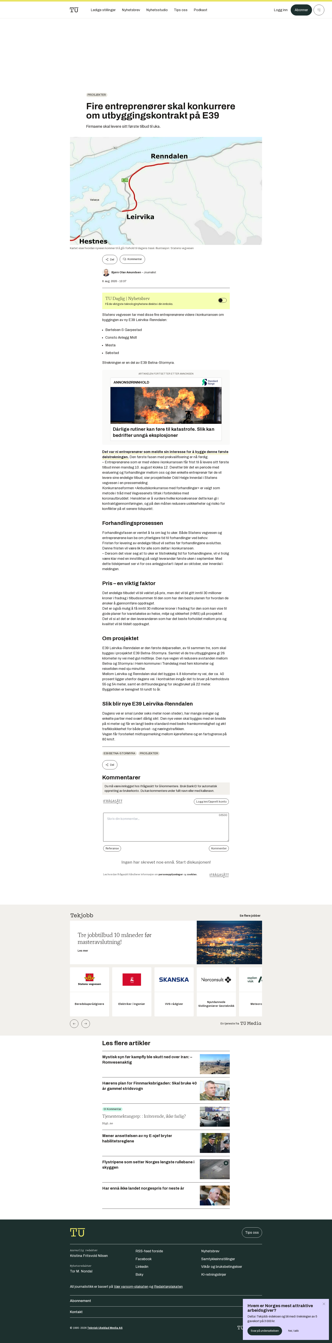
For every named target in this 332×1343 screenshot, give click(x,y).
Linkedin (141, 1267)
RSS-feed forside (149, 1251)
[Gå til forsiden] (74, 10)
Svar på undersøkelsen (265, 1330)
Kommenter (135, 259)
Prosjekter (97, 94)
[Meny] (319, 10)
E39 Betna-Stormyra (119, 753)
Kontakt (76, 1312)
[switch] (222, 300)
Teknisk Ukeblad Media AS (105, 1328)
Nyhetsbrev (210, 1251)
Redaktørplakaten (168, 1287)
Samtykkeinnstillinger (218, 1259)
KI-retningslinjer (213, 1274)
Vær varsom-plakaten (131, 1287)
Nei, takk (293, 1330)
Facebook (143, 1259)
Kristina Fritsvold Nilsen (89, 1256)
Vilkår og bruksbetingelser (221, 1267)
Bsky (139, 1274)
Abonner (301, 10)
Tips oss (252, 1232)
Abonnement (80, 1301)
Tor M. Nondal (81, 1271)
